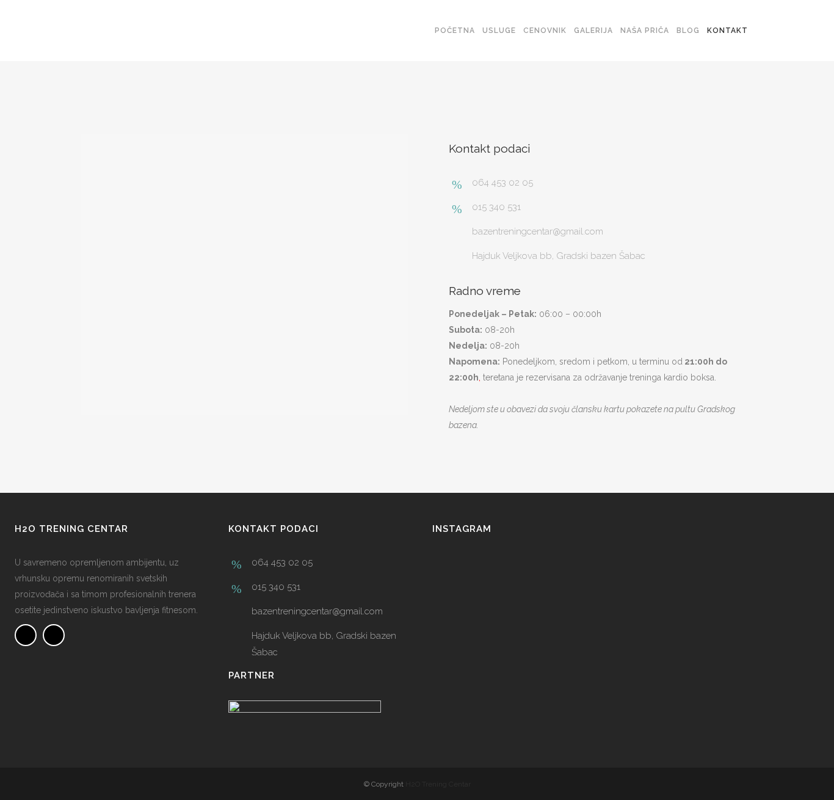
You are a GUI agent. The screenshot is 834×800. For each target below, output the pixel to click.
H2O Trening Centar (438, 784)
